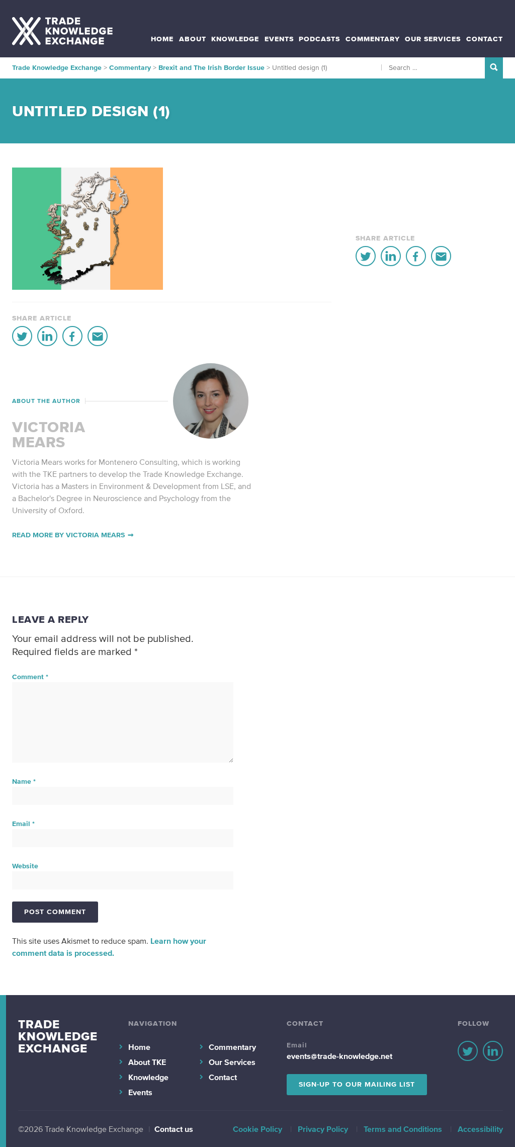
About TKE (147, 1062)
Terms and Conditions (403, 1128)
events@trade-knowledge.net (339, 1055)
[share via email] (98, 336)
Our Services (433, 39)
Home (162, 39)
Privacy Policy (323, 1128)
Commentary (373, 39)
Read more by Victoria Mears (68, 535)
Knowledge (235, 39)
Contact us (173, 1128)
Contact (484, 39)
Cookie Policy (257, 1128)
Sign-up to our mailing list (357, 1084)
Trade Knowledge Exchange (58, 1036)
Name (24, 781)
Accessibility (480, 1128)
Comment (30, 677)
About (192, 39)
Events (279, 39)
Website (25, 866)
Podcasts (319, 39)
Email (23, 824)
